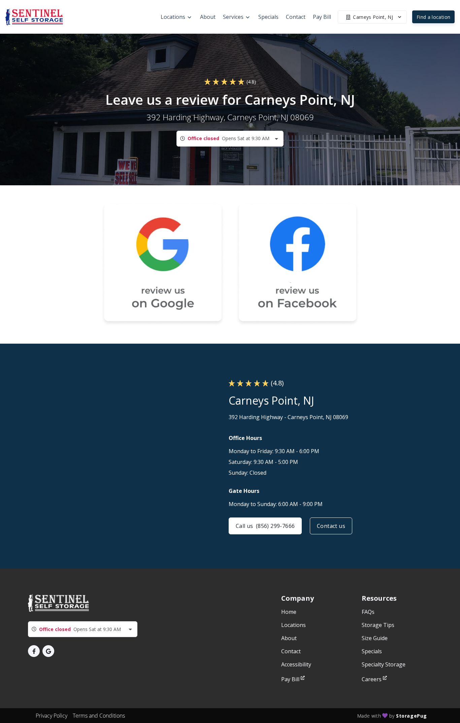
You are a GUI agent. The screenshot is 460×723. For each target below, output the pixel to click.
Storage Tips (378, 625)
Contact (291, 651)
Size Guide (375, 638)
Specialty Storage (383, 664)
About (289, 638)
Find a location (433, 17)
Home (288, 612)
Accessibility (296, 664)
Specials (372, 651)
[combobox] (230, 139)
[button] (34, 651)
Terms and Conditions (99, 715)
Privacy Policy (51, 715)
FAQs (368, 612)
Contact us (331, 526)
